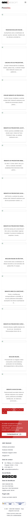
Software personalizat (8, 447)
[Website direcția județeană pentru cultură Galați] (14, 282)
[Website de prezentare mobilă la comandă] (14, 151)
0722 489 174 (8, 467)
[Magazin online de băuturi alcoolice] (14, 249)
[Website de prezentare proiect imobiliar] (14, 216)
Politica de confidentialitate (14, 515)
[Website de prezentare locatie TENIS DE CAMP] (14, 118)
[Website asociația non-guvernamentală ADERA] (14, 380)
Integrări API (5, 455)
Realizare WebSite (7, 450)
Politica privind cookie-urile (14, 513)
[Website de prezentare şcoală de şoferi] (14, 184)
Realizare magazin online (9, 452)
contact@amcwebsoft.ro (11, 469)
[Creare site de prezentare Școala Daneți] (14, 53)
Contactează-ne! (12, 434)
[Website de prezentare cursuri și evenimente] (14, 315)
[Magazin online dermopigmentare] (14, 347)
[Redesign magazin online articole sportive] (14, 20)
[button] (25, 2)
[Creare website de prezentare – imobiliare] (14, 86)
